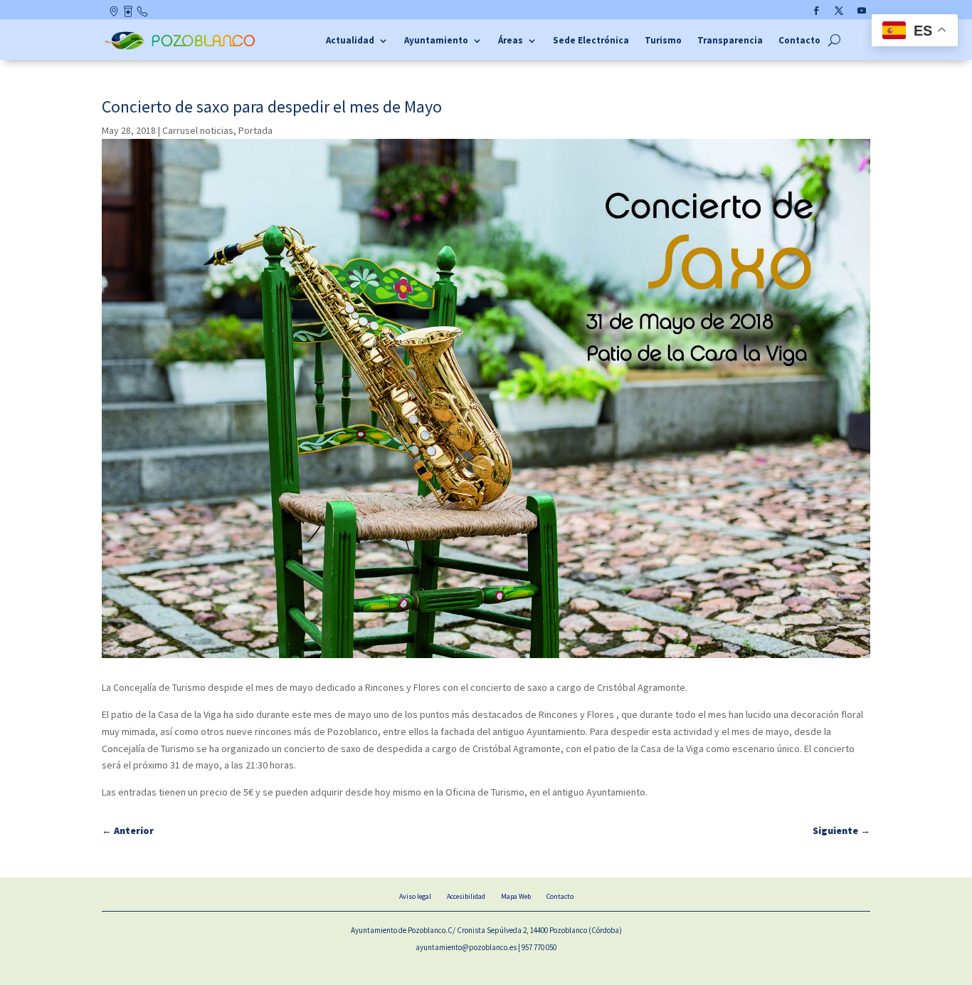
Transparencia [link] (730, 41)
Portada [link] (255, 130)
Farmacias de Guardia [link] (129, 14)
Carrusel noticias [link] (197, 130)
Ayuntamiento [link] (436, 41)
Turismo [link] (663, 41)
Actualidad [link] (350, 41)
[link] (182, 47)
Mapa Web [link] (516, 896)
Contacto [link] (143, 14)
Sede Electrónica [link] (591, 41)
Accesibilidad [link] (466, 896)
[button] (816, 10)
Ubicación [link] (115, 14)
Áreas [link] (510, 41)
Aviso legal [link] (415, 896)
